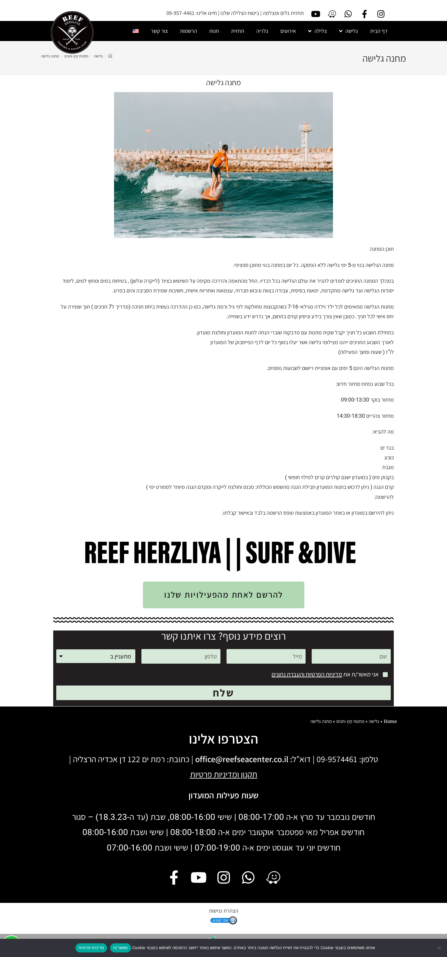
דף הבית (379, 30)
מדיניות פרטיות (91, 947)
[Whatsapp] (348, 14)
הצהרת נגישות (223, 910)
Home (390, 721)
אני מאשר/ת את (325, 674)
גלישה (351, 30)
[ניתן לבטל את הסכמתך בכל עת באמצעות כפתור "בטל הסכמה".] (439, 948)
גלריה (262, 30)
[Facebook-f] (364, 14)
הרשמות (188, 30)
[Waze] (332, 14)
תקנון (249, 774)
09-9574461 (337, 759)
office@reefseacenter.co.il (241, 759)
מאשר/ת (120, 947)
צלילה (320, 30)
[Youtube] (315, 14)
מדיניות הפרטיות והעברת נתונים (307, 674)
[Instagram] (381, 14)
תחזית (237, 30)
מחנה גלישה (50, 56)
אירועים (288, 30)
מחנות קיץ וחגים (350, 721)
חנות (214, 30)
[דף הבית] (110, 56)
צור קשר (159, 30)
